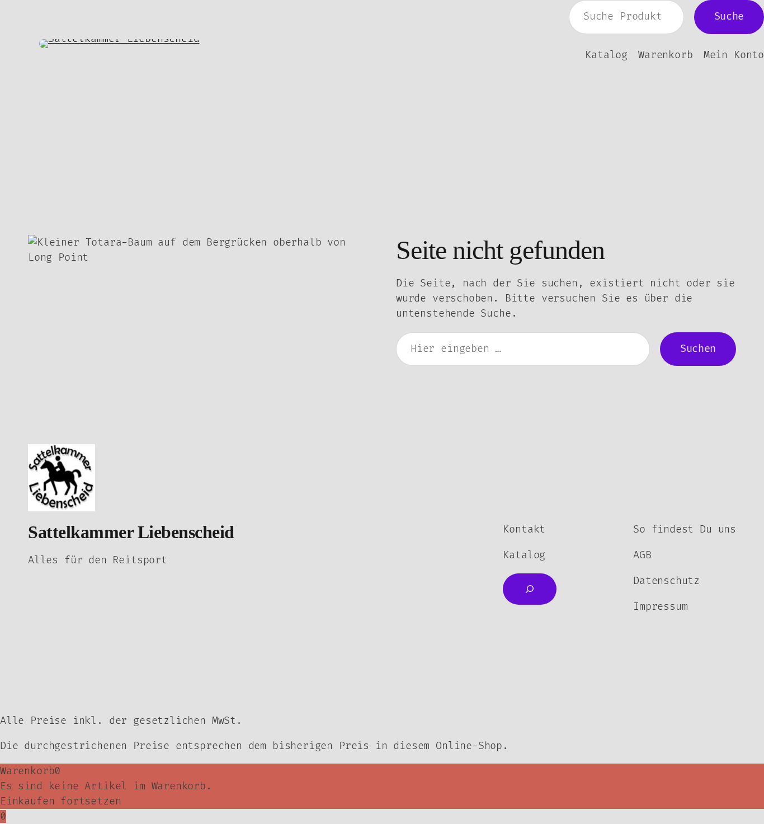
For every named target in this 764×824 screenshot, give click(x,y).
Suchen (698, 348)
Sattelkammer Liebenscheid (131, 532)
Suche (729, 16)
